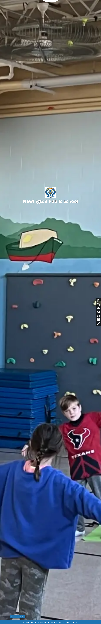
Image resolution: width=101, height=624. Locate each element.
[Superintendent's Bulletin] (98, 304)
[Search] (87, 3)
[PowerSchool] (98, 300)
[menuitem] (26, 622)
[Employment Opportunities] (98, 308)
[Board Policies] (98, 319)
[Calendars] (98, 316)
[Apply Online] (98, 323)
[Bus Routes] (98, 312)
